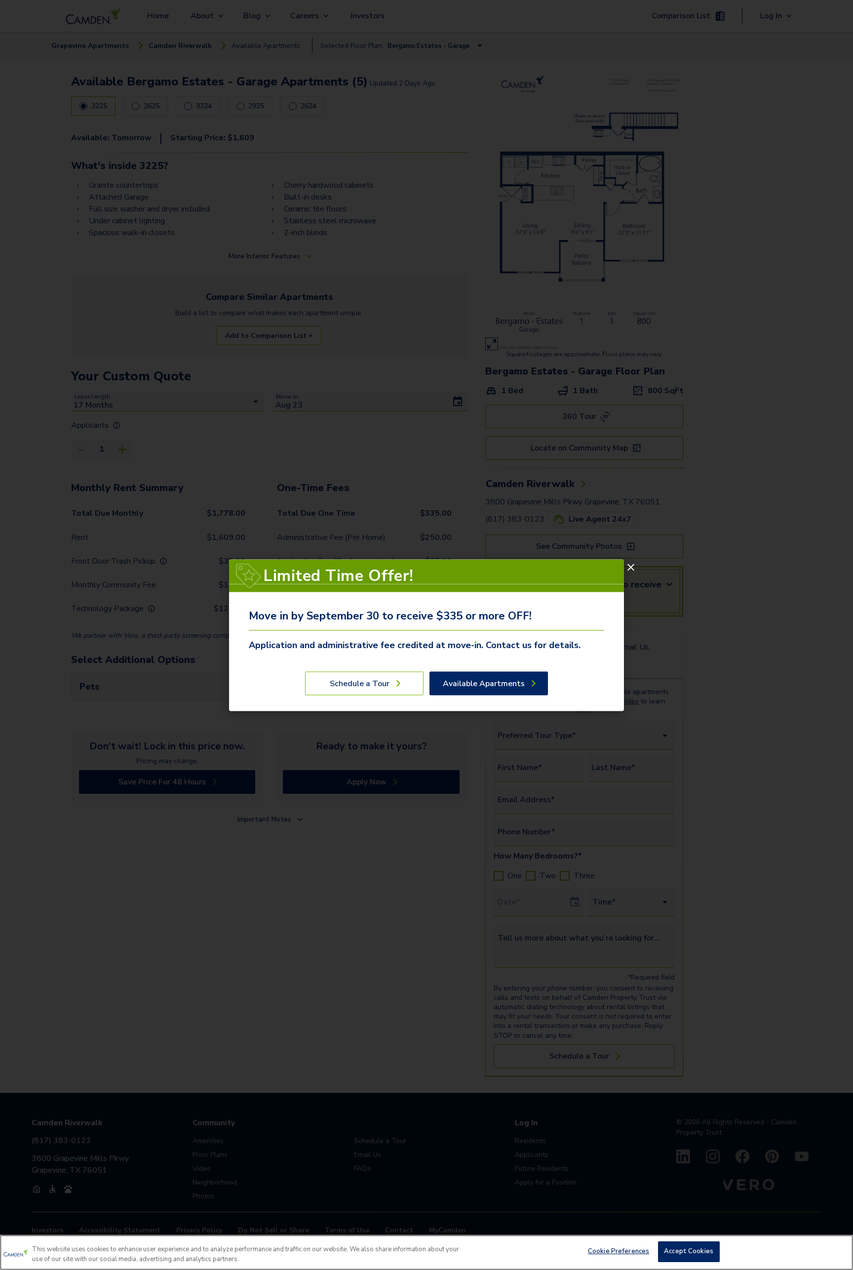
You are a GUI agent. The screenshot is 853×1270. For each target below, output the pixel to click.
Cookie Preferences (618, 1251)
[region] (426, 1252)
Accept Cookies (688, 1251)
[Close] (631, 567)
